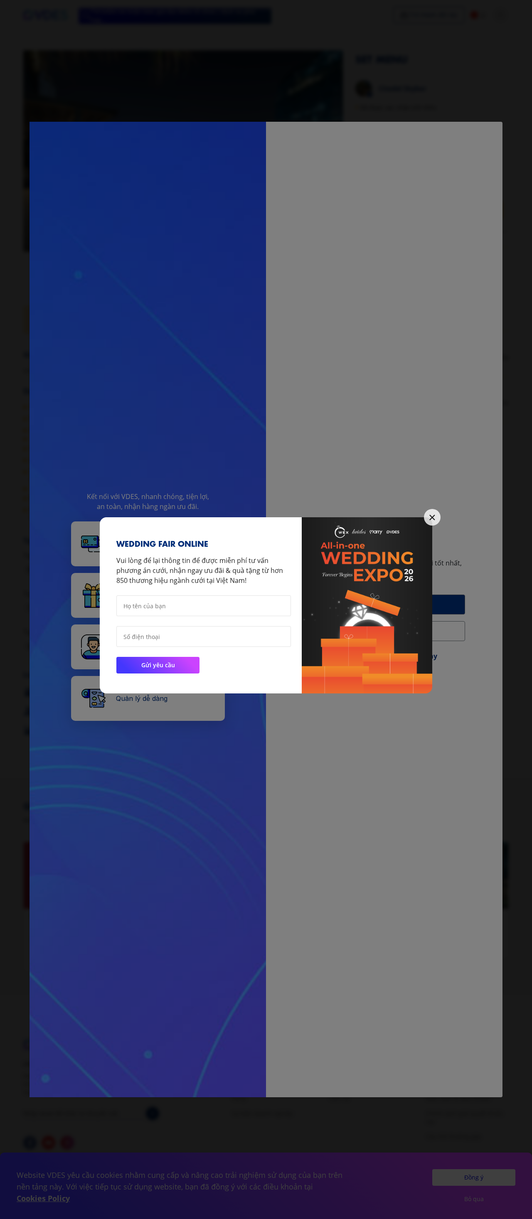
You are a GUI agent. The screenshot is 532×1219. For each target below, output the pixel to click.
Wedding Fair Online (162, 543)
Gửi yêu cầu (158, 665)
